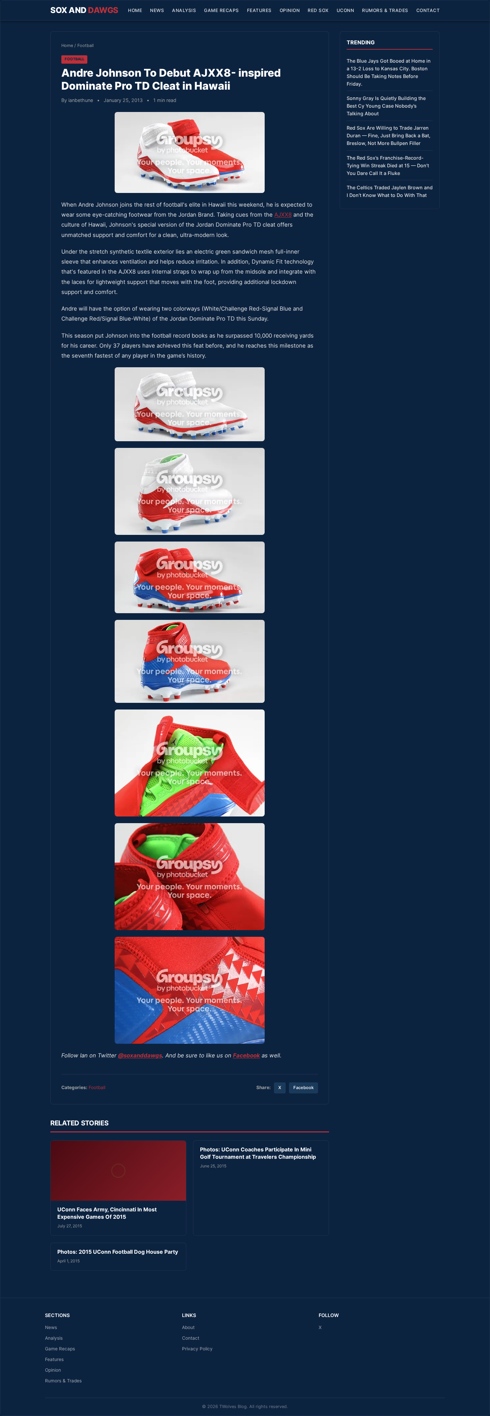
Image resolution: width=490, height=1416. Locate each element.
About (188, 1327)
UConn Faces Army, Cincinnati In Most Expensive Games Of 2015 (107, 1213)
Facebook (303, 1087)
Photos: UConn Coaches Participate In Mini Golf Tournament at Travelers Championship (258, 1153)
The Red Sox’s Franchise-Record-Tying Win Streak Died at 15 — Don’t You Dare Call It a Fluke (388, 165)
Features (259, 10)
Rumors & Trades (385, 10)
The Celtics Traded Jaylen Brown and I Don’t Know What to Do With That (390, 191)
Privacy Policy (197, 1348)
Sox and (84, 10)
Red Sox (318, 10)
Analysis (184, 10)
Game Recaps (221, 10)
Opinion (290, 10)
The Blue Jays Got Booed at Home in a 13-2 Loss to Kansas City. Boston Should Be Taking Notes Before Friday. (389, 72)
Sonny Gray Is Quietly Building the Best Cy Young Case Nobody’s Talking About (386, 105)
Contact (428, 10)
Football (85, 45)
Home (135, 10)
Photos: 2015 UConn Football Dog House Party (117, 1251)
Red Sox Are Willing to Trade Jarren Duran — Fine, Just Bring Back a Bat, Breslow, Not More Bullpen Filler (388, 135)
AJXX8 (283, 214)
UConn (345, 10)
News (157, 10)
